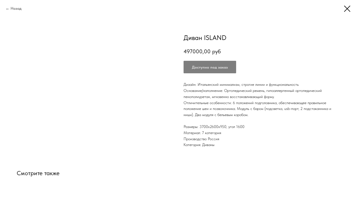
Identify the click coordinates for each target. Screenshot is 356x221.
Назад (16, 8)
